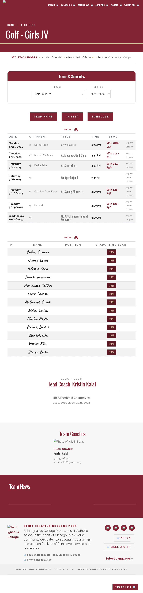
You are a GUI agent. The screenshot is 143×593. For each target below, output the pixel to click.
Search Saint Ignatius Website (102, 569)
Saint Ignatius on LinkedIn (124, 528)
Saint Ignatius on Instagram (108, 528)
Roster (72, 116)
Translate (123, 587)
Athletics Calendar (51, 57)
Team (57, 87)
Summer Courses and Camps (114, 57)
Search (51, 5)
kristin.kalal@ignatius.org (67, 462)
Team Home (43, 116)
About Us (100, 5)
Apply (126, 538)
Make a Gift (121, 547)
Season (98, 87)
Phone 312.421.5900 (39, 560)
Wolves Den (129, 5)
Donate (114, 5)
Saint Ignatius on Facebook (116, 528)
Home (11, 25)
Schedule (100, 116)
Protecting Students (33, 569)
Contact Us (64, 569)
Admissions (83, 5)
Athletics (28, 25)
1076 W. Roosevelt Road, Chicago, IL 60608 (54, 555)
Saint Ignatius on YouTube (132, 528)
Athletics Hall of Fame (78, 57)
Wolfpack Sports (24, 57)
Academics (66, 5)
